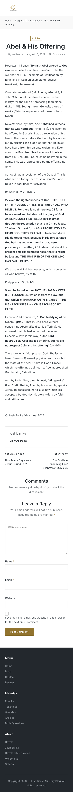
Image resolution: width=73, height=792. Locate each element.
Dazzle (9, 742)
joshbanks (18, 433)
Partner (9, 682)
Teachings (11, 706)
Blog (8, 671)
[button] (18, 440)
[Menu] (66, 8)
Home (8, 666)
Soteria (9, 764)
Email (9, 580)
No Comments (57, 54)
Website (10, 598)
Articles (36, 38)
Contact (9, 677)
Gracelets (11, 712)
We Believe (12, 758)
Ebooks (9, 701)
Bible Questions (14, 723)
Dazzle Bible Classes (17, 753)
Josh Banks (12, 747)
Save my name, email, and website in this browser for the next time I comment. (35, 620)
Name (9, 561)
